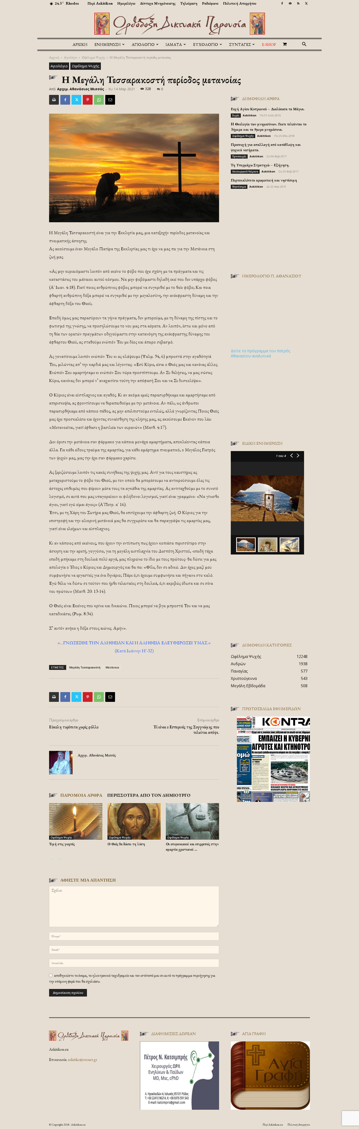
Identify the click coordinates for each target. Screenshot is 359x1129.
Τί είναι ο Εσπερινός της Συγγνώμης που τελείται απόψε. (186, 729)
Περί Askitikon (100, 3)
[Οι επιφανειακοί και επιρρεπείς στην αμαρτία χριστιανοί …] (192, 821)
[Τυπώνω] (54, 100)
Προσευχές (239, 156)
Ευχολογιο (205, 44)
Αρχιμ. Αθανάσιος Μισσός (80, 89)
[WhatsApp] (99, 100)
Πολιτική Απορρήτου (239, 3)
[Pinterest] (88, 100)
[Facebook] (282, 3)
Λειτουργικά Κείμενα (245, 171)
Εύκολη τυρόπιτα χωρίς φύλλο (73, 727)
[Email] (110, 100)
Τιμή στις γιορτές (62, 844)
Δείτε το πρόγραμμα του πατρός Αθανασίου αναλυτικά (260, 353)
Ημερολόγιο (126, 3)
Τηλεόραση (188, 3)
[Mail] (290, 3)
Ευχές (235, 115)
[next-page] (60, 859)
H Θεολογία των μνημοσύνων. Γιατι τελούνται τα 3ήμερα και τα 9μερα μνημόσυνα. (268, 126)
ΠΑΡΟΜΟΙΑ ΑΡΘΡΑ (81, 795)
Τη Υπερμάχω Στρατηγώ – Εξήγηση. (260, 165)
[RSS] (298, 3)
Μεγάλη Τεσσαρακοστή (84, 667)
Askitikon (249, 115)
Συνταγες (240, 44)
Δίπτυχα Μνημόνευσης (158, 3)
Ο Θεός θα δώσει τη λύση (126, 844)
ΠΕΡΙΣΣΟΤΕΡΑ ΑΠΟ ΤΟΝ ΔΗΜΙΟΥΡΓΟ (148, 795)
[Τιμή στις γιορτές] (75, 821)
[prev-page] (52, 859)
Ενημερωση (107, 44)
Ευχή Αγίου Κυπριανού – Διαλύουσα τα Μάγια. (268, 108)
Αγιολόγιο (70, 57)
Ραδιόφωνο (210, 3)
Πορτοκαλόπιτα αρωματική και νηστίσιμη (264, 180)
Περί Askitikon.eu (273, 1125)
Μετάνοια (112, 667)
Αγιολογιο (143, 44)
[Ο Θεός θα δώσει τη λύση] (134, 821)
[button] (304, 44)
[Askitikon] (179, 24)
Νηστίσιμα (239, 186)
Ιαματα (174, 44)
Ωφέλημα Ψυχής (93, 57)
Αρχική (80, 44)
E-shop (269, 44)
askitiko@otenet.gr (82, 1059)
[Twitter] (306, 3)
